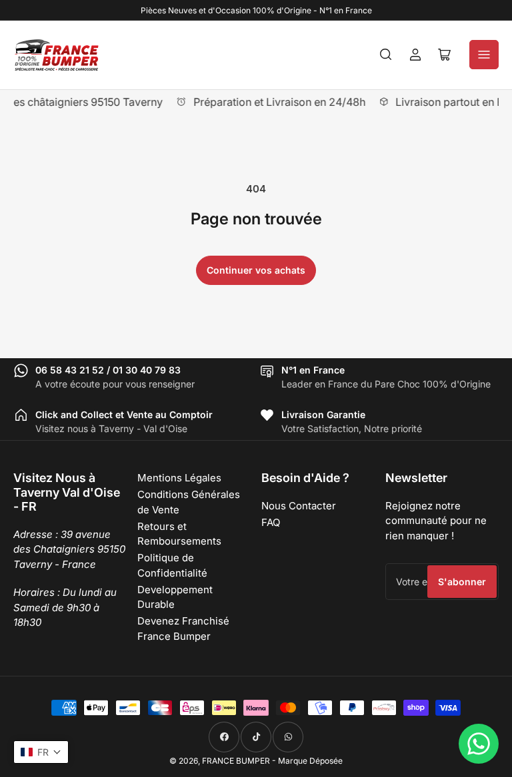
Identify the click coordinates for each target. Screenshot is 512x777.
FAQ (270, 522)
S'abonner (462, 581)
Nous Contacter (298, 505)
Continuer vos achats (256, 270)
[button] (41, 752)
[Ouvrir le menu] (484, 54)
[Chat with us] (479, 744)
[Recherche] (386, 54)
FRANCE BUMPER (236, 761)
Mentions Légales (179, 477)
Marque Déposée (310, 761)
